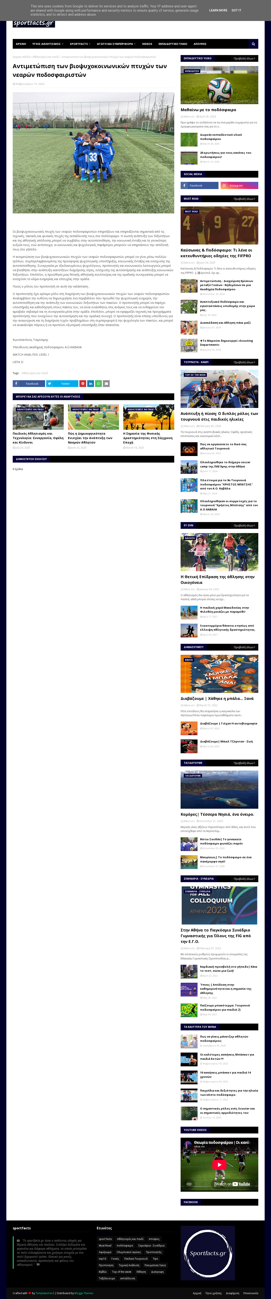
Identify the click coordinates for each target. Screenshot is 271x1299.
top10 (102, 1258)
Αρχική (197, 1293)
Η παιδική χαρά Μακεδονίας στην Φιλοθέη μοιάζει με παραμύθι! (224, 610)
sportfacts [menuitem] (79, 44)
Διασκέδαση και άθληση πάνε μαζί (225, 323)
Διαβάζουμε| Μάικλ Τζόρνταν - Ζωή (226, 741)
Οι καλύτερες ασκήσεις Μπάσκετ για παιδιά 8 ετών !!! (227, 1057)
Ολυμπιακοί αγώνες (129, 1252)
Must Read (105, 1245)
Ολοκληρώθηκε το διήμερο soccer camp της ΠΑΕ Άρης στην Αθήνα (225, 464)
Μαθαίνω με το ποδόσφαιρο (208, 109)
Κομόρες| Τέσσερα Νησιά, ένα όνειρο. (217, 814)
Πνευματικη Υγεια (155, 1265)
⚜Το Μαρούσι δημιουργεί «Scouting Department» (226, 343)
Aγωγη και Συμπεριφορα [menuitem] (115, 44)
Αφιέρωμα (105, 1252)
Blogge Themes (84, 1293)
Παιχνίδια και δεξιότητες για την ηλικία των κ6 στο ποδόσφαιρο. (229, 1093)
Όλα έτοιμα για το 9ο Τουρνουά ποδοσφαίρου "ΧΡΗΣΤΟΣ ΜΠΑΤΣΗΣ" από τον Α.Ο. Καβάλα (226, 484)
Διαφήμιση (232, 1293)
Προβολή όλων (243, 58)
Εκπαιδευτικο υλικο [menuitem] (173, 44)
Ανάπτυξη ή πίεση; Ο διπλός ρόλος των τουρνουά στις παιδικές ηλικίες (219, 416)
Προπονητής (154, 1252)
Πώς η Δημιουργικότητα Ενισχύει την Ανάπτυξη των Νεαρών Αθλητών (90, 437)
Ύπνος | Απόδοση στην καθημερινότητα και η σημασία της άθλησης (226, 989)
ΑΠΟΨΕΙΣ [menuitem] (200, 44)
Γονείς (115, 1258)
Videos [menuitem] (147, 44)
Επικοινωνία (250, 1293)
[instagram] (239, 185)
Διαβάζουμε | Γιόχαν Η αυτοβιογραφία (228, 723)
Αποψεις (154, 1239)
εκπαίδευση (127, 1278)
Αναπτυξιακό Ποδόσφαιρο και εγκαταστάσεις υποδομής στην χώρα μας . (227, 306)
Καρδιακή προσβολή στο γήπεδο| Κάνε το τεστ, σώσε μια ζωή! (228, 969)
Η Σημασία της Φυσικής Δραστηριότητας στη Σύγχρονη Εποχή (148, 437)
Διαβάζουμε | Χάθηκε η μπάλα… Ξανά (217, 698)
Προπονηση (106, 1265)
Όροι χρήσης (214, 1293)
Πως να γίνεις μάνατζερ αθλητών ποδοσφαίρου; (224, 1039)
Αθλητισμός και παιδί (45, 57)
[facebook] (199, 185)
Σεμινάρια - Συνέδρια (151, 1245)
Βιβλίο (103, 1272)
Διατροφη (157, 1272)
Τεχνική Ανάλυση (129, 1265)
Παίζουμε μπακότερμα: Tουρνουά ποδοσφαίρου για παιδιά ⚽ (225, 1007)
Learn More (218, 10)
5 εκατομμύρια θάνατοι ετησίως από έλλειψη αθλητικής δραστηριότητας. (228, 628)
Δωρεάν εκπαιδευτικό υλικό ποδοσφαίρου (221, 137)
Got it (236, 10)
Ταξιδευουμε (107, 1278)
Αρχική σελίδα (21, 57)
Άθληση (141, 1272)
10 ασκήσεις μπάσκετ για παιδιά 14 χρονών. (225, 1075)
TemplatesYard (45, 1293)
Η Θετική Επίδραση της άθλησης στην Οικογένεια (217, 579)
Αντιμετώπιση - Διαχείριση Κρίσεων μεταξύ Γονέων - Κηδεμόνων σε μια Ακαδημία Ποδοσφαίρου (226, 285)
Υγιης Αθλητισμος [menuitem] (46, 44)
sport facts (105, 1239)
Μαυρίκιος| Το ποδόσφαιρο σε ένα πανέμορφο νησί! (226, 859)
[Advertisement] (181, 23)
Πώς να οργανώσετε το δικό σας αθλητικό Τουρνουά (223, 446)
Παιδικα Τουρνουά (136, 1258)
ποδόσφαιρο (125, 1245)
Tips (155, 1258)
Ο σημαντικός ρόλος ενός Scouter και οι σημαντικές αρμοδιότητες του (227, 1111)
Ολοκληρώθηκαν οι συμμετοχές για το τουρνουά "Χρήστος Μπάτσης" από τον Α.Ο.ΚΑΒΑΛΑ (229, 505)
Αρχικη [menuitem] (21, 44)
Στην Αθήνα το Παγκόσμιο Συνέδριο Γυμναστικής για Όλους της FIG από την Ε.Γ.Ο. (216, 935)
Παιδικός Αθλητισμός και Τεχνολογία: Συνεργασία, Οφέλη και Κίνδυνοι (38, 437)
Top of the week (121, 1272)
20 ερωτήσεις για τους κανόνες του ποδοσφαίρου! (225, 155)
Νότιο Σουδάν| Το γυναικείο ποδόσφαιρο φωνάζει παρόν (221, 841)
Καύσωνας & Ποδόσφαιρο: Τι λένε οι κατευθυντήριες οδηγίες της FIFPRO (216, 252)
